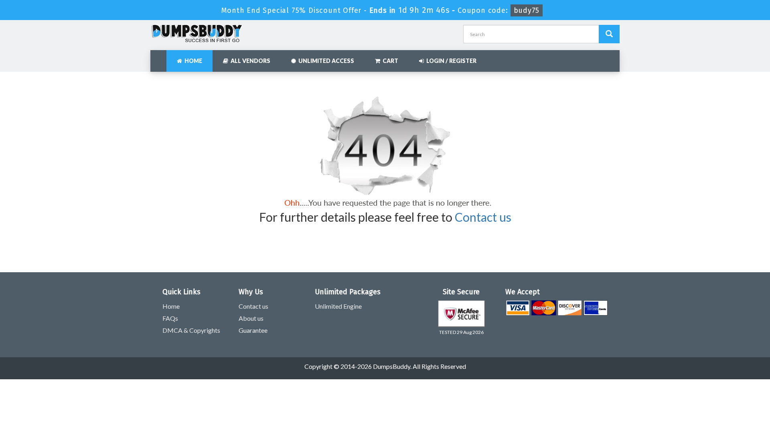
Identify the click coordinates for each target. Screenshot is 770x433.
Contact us (483, 217)
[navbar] (160, 57)
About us (251, 318)
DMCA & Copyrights (191, 330)
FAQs (170, 318)
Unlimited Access (325, 60)
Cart (389, 60)
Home (192, 60)
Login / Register (450, 60)
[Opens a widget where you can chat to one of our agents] (715, 387)
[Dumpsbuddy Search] (609, 34)
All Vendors (249, 60)
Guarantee (253, 330)
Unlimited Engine (338, 306)
